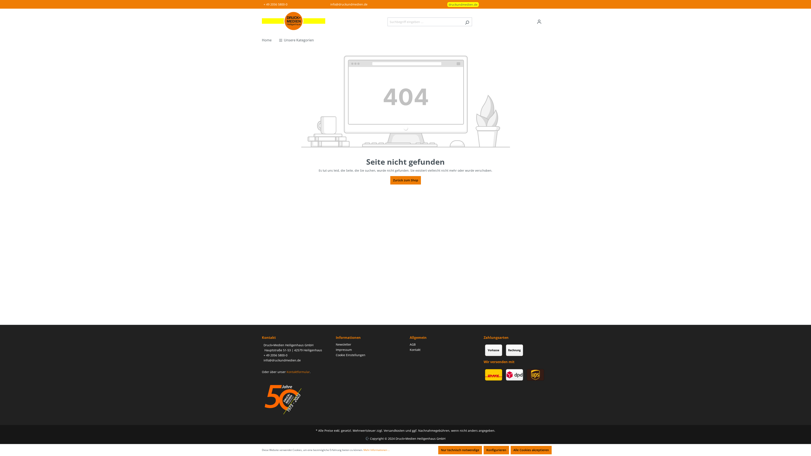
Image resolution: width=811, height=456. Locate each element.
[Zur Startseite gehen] (293, 21)
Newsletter (343, 344)
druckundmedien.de (463, 5)
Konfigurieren (496, 450)
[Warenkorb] (546, 20)
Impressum (344, 350)
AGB (413, 344)
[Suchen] (467, 22)
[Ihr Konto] (539, 22)
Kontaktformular (298, 372)
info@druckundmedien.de (348, 4)
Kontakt (415, 350)
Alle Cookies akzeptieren (531, 450)
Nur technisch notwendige (460, 450)
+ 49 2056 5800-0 (275, 4)
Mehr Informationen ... (376, 450)
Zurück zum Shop (405, 180)
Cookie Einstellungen (350, 355)
